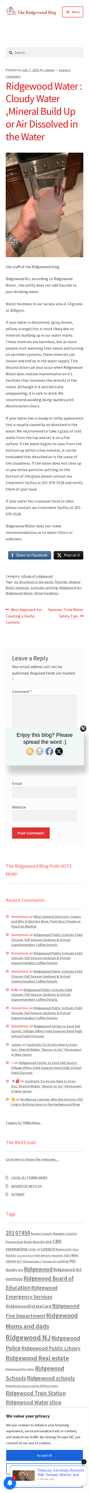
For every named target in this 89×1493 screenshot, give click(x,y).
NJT (19, 1261)
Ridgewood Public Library (51, 1348)
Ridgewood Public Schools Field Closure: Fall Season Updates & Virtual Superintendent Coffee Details (46, 940)
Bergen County (41, 1234)
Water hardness (46, 593)
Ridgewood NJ (70, 587)
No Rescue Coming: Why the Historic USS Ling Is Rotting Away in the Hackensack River (47, 1102)
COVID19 (48, 1248)
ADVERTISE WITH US (26, 1186)
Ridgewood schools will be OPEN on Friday (32, 1386)
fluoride (61, 582)
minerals (22, 587)
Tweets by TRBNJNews (23, 1122)
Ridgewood (38, 1269)
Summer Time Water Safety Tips (65, 613)
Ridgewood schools (51, 1378)
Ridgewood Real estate (37, 1358)
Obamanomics (32, 1261)
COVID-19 (34, 1249)
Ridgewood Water (19, 593)
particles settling (44, 587)
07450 (22, 1232)
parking (63, 1261)
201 (10, 1232)
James (49, 70)
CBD (57, 1241)
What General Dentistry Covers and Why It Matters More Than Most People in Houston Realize (46, 921)
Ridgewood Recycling (20, 1369)
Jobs (66, 1255)
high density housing (48, 1255)
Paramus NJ (49, 1261)
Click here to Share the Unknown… (33, 1159)
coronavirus (16, 1249)
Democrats (64, 1249)
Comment (22, 691)
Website (19, 807)
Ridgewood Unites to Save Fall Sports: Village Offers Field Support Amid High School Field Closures (46, 1031)
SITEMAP (17, 1194)
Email (17, 783)
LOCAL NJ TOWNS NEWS (29, 1177)
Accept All (44, 1455)
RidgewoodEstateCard (28, 1306)
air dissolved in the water (33, 582)
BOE (49, 1242)
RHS (20, 1270)
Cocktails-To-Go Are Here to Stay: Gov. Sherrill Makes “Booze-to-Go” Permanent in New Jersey (46, 1049)
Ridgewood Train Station (36, 1393)
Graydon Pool (25, 1255)
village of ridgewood (37, 576)
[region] (44, 1450)
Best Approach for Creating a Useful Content (24, 616)
